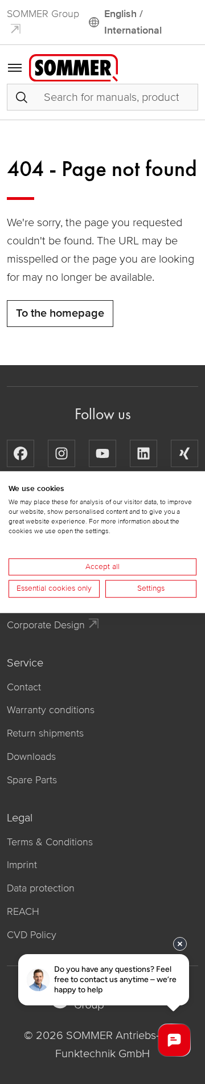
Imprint (22, 864)
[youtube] (102, 453)
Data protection (41, 888)
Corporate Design (46, 625)
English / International (133, 21)
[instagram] (61, 453)
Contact (24, 687)
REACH (23, 911)
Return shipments (45, 733)
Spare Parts (32, 780)
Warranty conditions (51, 709)
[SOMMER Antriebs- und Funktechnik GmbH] (73, 66)
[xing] (184, 453)
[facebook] (20, 453)
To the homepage (60, 313)
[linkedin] (143, 453)
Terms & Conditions (50, 842)
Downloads (31, 756)
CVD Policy (31, 934)
